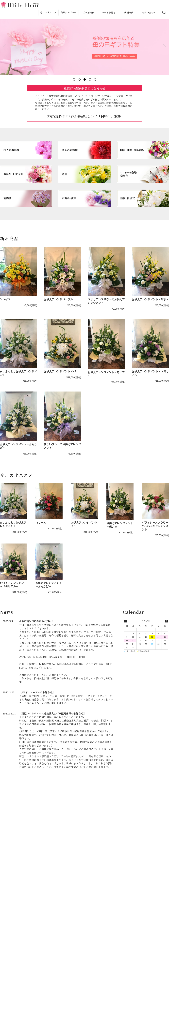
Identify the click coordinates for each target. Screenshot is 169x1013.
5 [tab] (95, 79)
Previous (4, 47)
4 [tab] (90, 79)
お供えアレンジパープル (58, 299)
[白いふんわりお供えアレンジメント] (18, 343)
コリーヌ (40, 522)
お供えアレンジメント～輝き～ (150, 299)
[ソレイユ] (18, 271)
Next (165, 47)
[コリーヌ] (49, 501)
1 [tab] (74, 79)
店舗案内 (129, 12)
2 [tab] (79, 79)
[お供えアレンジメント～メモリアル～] (150, 343)
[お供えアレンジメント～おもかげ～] (18, 416)
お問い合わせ (149, 12)
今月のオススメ (48, 12)
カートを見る (109, 12)
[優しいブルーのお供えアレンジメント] (62, 416)
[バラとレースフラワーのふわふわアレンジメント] (155, 501)
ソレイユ (5, 299)
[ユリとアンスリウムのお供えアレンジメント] (106, 271)
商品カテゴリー (69, 12)
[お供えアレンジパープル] (62, 271)
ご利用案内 (88, 12)
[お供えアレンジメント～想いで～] (106, 344)
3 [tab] (84, 79)
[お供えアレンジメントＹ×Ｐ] (62, 343)
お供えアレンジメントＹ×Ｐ (60, 371)
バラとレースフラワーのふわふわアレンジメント (155, 526)
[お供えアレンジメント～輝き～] (150, 271)
